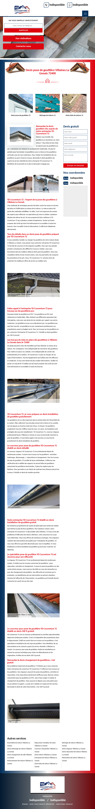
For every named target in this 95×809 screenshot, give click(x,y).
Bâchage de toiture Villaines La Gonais (72, 744)
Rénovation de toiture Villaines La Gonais (73, 759)
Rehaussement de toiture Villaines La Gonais (20, 762)
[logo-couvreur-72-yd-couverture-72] (22, 8)
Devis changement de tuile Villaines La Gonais (19, 756)
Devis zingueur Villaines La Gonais (73, 749)
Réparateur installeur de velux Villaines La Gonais (45, 744)
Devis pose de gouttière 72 (20, 115)
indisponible (57, 4)
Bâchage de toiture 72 (48, 115)
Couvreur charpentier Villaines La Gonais (46, 750)
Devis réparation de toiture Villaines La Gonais (74, 753)
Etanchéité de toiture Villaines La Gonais (18, 744)
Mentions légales (64, 804)
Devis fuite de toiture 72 (74, 115)
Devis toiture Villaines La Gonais (46, 755)
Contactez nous (23, 46)
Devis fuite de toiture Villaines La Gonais (46, 765)
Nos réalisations (23, 38)
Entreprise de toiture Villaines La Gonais (46, 759)
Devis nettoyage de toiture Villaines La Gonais (19, 750)
